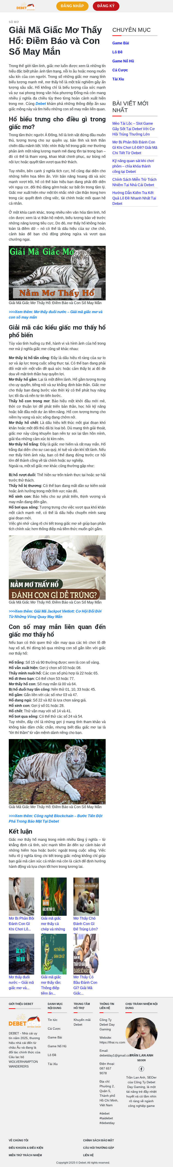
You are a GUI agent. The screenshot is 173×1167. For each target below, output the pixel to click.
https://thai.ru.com (112, 1042)
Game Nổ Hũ (123, 61)
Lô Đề (117, 52)
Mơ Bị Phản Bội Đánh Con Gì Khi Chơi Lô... (21, 923)
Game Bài (120, 43)
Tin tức (52, 1020)
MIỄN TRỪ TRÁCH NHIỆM (25, 1155)
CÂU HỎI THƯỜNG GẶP (98, 1147)
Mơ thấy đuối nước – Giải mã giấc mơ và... (21, 982)
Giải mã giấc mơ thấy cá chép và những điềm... (53, 926)
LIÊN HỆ (88, 1155)
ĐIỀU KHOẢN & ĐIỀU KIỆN (26, 1147)
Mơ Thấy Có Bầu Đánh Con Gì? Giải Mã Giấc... (85, 985)
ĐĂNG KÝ (106, 6)
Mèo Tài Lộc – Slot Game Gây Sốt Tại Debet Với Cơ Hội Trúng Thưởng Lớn (133, 129)
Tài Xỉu (118, 79)
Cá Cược (120, 70)
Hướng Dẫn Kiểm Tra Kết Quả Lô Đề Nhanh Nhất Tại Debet (134, 198)
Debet (41, 104)
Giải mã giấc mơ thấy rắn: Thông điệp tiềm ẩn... (51, 985)
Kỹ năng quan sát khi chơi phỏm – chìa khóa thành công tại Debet (133, 166)
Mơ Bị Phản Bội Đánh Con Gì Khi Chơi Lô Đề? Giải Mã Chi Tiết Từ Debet (134, 147)
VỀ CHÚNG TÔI (18, 1140)
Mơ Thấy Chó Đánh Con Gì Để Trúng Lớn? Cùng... (85, 926)
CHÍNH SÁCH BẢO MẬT (98, 1140)
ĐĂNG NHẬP (72, 6)
